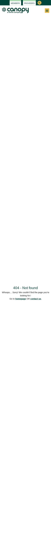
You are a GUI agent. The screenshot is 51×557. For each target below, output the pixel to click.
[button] (39, 3)
